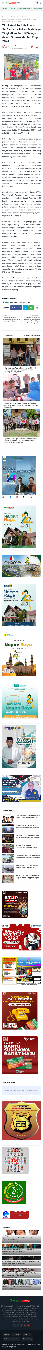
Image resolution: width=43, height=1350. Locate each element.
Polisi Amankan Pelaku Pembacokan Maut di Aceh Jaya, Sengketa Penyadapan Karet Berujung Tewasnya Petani (20, 370)
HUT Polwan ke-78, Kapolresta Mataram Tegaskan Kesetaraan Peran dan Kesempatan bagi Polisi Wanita (28, 826)
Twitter (25, 307)
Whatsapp (31, 307)
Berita (22, 302)
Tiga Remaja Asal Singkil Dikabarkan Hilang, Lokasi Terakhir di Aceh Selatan (28, 816)
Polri (11, 17)
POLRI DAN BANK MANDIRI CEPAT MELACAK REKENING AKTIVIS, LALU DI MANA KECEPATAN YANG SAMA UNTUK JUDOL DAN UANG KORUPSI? (28, 836)
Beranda (5, 17)
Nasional (5, 9)
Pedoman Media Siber (11, 1339)
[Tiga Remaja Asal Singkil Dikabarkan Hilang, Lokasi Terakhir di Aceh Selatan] (8, 818)
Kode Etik (27, 1334)
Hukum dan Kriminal (24, 9)
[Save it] (32, 47)
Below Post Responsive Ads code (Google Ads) (21, 1090)
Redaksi (6, 1334)
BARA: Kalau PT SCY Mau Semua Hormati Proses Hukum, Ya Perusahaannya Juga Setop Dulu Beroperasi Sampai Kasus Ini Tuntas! (28, 866)
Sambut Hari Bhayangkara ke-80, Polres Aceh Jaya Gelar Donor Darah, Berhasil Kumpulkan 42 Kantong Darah (21, 405)
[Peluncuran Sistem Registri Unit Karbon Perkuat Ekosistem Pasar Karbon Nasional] (21, 1246)
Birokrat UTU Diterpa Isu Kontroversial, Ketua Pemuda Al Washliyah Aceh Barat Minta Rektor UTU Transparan (28, 846)
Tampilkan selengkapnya (31, 335)
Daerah (12, 9)
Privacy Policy (27, 1339)
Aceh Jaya (14, 302)
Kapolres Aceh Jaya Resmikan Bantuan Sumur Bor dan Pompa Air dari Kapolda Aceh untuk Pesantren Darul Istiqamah (20, 440)
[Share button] (36, 307)
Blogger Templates (18, 1344)
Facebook (17, 308)
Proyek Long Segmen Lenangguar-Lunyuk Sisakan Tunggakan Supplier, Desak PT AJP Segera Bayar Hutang (28, 877)
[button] (41, 3)
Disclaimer (16, 1334)
